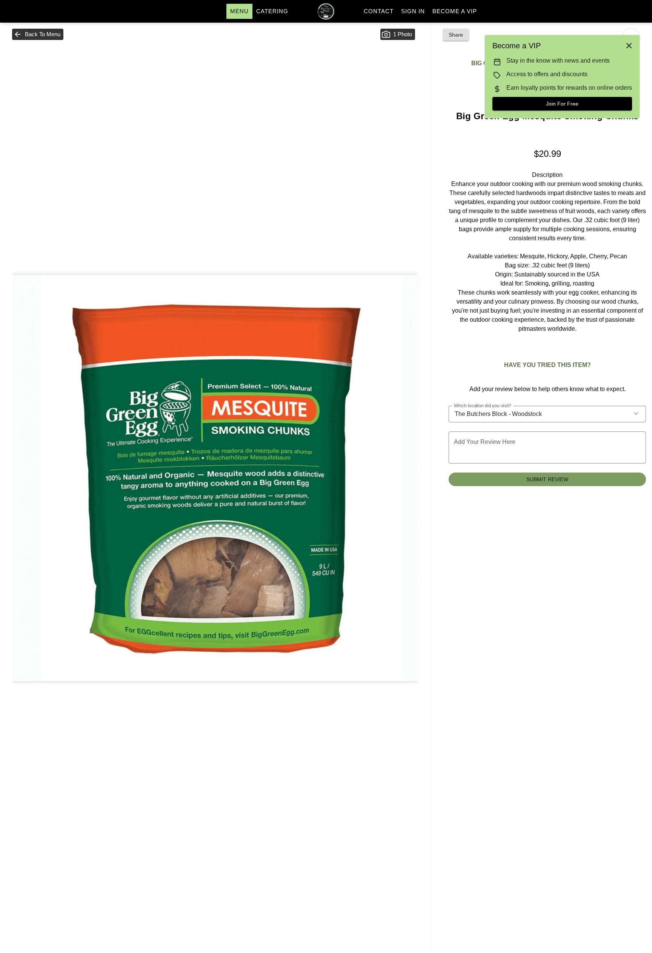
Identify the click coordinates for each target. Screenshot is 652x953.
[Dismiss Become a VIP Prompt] (629, 46)
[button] (37, 34)
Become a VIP (454, 11)
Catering (272, 11)
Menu (239, 11)
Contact (379, 11)
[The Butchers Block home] (326, 11)
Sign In (413, 11)
